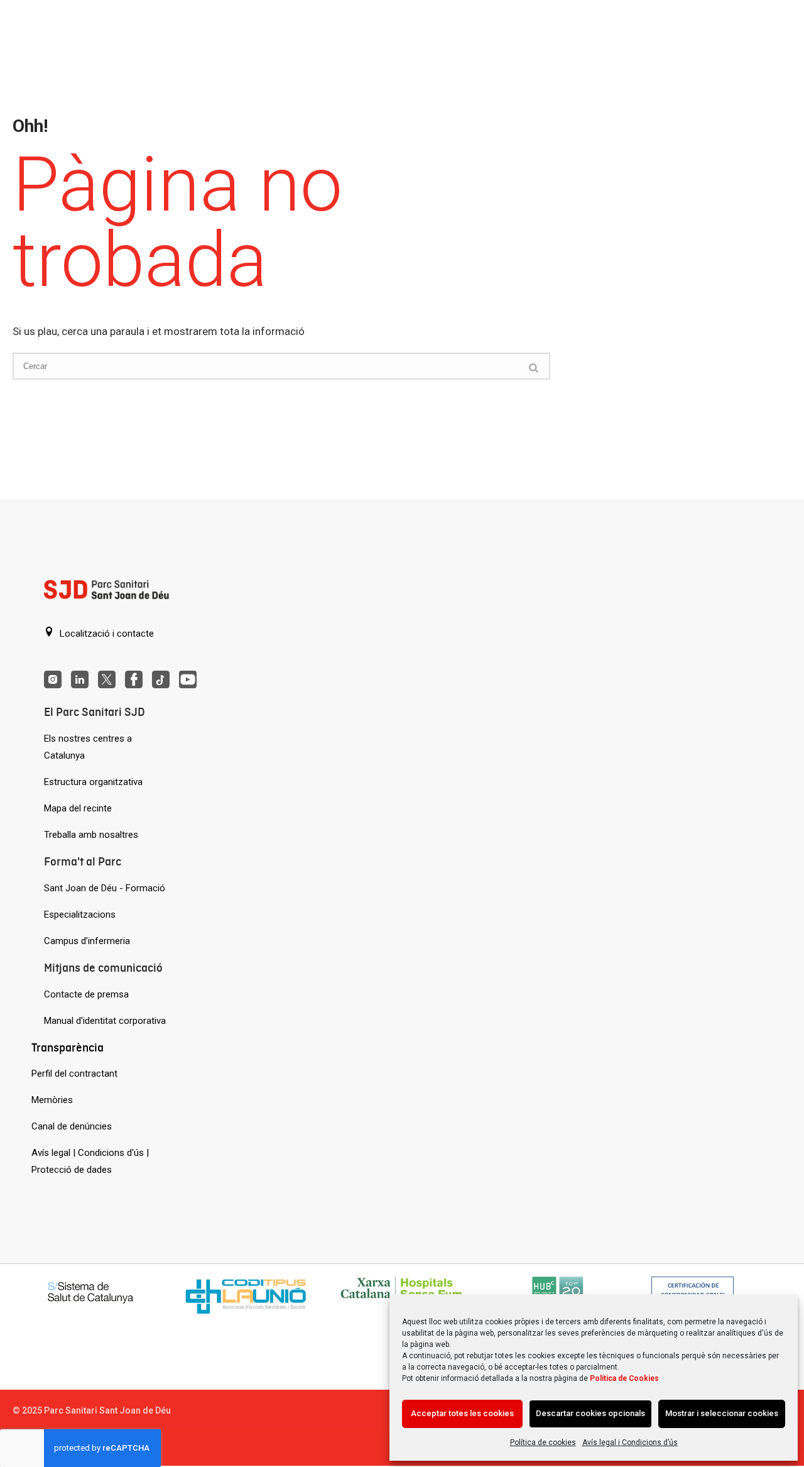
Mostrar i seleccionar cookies (721, 1413)
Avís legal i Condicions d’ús (630, 1442)
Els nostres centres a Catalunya (88, 747)
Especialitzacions (80, 914)
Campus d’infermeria (87, 941)
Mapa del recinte (78, 808)
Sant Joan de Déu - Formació (104, 888)
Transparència (67, 1047)
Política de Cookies (624, 1378)
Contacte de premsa (86, 994)
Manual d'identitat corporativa (105, 1020)
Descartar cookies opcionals (590, 1413)
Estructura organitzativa (93, 782)
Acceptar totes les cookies (462, 1413)
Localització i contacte (105, 633)
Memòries (52, 1100)
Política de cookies (543, 1442)
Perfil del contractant (74, 1073)
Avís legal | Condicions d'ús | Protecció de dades (90, 1161)
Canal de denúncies (71, 1126)
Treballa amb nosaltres (91, 834)
